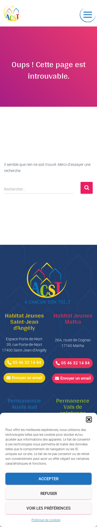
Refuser (48, 493)
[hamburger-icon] (88, 15)
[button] (89, 419)
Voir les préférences (48, 508)
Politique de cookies (46, 520)
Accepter (48, 478)
